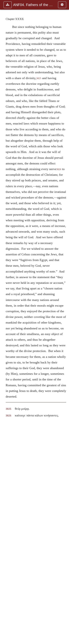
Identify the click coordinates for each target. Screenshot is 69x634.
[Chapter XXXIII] (65, 317)
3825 (38, 78)
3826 (58, 169)
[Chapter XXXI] (4, 317)
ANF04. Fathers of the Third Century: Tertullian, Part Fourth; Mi (33, 5)
